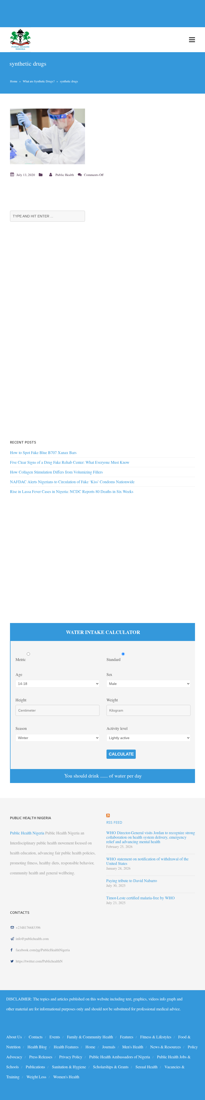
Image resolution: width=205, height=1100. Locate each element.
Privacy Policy (70, 1056)
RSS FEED (114, 822)
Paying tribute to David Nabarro (131, 880)
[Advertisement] (91, 13)
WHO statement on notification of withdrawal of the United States (147, 861)
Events (55, 1036)
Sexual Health (147, 1066)
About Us (14, 1036)
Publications (35, 1066)
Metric (21, 659)
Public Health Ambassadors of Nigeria (119, 1056)
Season (21, 728)
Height (21, 699)
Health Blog (37, 1046)
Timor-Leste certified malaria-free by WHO (140, 898)
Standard (114, 659)
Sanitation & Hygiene (69, 1066)
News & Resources (165, 1046)
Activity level (117, 728)
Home (13, 81)
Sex (109, 674)
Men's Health (132, 1046)
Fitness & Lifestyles (155, 1036)
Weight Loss (36, 1076)
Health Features (66, 1046)
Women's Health (66, 1076)
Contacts (35, 1036)
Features (126, 1036)
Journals (108, 1046)
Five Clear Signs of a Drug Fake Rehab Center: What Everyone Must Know (70, 462)
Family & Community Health (90, 1036)
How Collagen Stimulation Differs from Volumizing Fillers (56, 471)
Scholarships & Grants (110, 1066)
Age (19, 674)
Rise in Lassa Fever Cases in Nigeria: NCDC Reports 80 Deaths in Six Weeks (71, 491)
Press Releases (40, 1056)
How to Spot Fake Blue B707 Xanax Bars (43, 452)
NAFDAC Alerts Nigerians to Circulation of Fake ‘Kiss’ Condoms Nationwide (72, 481)
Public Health (65, 174)
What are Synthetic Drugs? (38, 81)
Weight (112, 699)
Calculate (121, 754)
